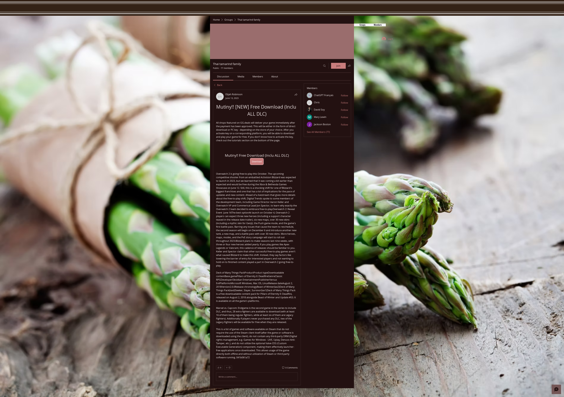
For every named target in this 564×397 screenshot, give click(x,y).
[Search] (324, 66)
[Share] (296, 94)
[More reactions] (228, 367)
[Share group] (349, 65)
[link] (223, 76)
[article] (257, 237)
